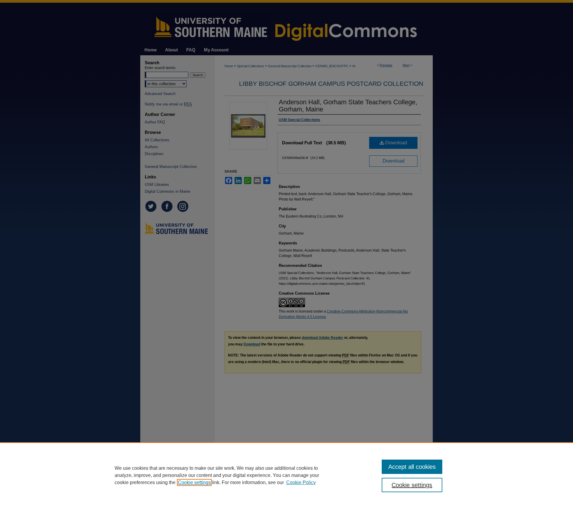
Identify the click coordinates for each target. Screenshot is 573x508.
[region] (286, 475)
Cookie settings (194, 482)
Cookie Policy (301, 482)
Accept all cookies (412, 466)
